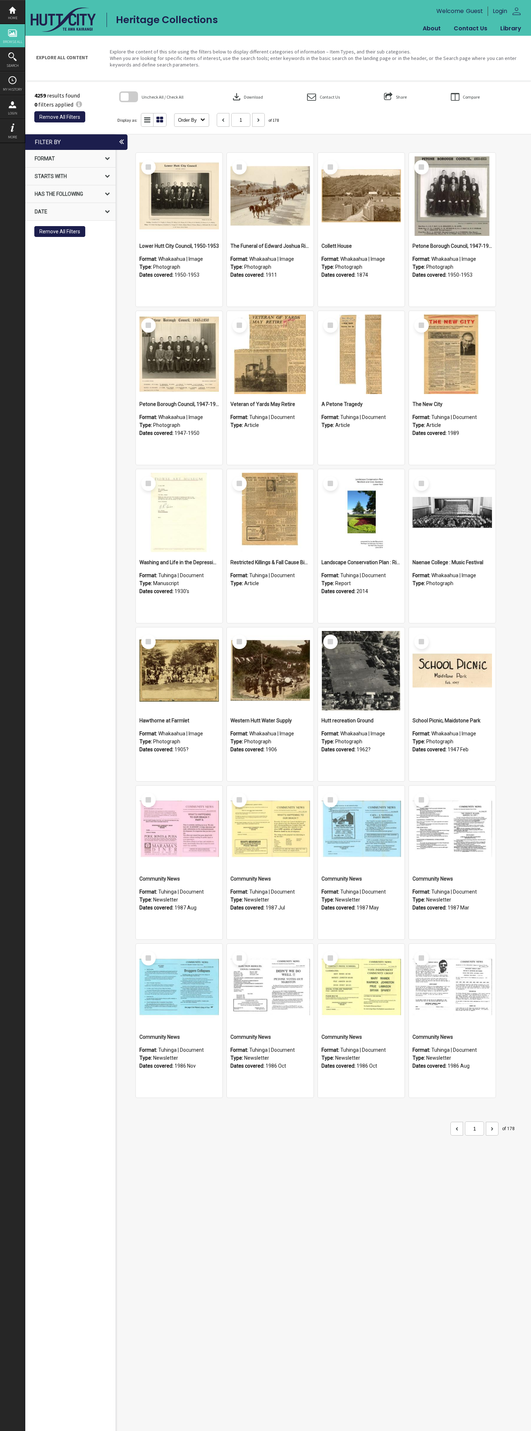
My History (12, 89)
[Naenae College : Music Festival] (452, 512)
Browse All (12, 41)
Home (12, 18)
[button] (323, 96)
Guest (474, 11)
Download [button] (247, 96)
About (432, 28)
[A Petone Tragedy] (361, 354)
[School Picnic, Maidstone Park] (452, 670)
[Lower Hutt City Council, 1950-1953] (179, 196)
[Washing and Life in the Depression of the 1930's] (179, 512)
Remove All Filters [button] (59, 117)
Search (13, 65)
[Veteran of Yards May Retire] (270, 354)
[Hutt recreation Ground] (361, 670)
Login (12, 113)
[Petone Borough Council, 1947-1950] (452, 196)
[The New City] (452, 354)
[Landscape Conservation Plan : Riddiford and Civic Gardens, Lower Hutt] (361, 512)
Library (510, 28)
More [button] (12, 137)
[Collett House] (361, 196)
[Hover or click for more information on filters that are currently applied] (79, 104)
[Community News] (179, 829)
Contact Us (470, 28)
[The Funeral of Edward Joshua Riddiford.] (270, 196)
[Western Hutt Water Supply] (270, 670)
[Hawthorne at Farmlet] (179, 670)
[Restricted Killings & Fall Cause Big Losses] (270, 512)
